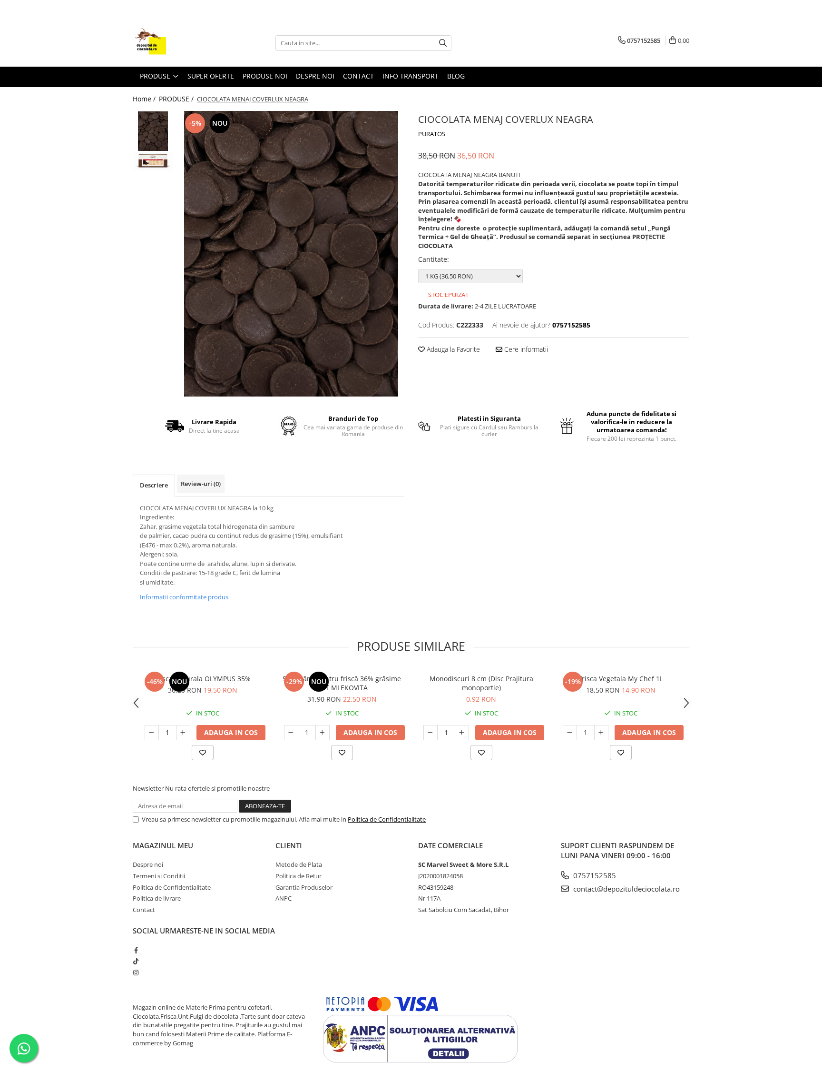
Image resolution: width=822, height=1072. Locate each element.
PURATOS (431, 133)
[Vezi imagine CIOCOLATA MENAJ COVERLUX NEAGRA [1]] (153, 161)
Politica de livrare (157, 898)
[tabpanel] (291, 254)
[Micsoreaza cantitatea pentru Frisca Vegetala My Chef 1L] (570, 732)
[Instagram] (136, 972)
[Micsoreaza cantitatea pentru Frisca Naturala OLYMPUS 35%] (152, 732)
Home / (145, 98)
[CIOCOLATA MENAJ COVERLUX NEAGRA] (291, 254)
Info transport (410, 75)
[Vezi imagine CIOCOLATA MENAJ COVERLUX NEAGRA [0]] (153, 131)
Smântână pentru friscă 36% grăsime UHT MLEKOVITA (342, 683)
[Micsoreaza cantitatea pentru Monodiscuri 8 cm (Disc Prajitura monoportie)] (430, 732)
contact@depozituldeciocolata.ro (625, 888)
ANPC (283, 898)
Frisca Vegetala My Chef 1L (620, 678)
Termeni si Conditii (159, 876)
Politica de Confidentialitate (387, 819)
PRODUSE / (177, 98)
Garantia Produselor (304, 887)
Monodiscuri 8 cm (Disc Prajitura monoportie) (481, 683)
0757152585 (593, 875)
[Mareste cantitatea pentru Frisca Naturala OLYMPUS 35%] (183, 732)
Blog (456, 75)
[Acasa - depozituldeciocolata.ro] (180, 43)
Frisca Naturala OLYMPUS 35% (202, 678)
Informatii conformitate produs (184, 597)
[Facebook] (136, 950)
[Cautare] (442, 43)
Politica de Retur (298, 876)
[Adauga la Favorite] (203, 752)
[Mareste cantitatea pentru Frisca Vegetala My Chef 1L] (601, 732)
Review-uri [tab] (201, 483)
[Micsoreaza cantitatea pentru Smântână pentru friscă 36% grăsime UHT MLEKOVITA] (291, 732)
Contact (358, 75)
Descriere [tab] (154, 485)
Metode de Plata (298, 864)
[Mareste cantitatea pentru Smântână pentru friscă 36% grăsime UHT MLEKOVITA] (322, 732)
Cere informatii (525, 349)
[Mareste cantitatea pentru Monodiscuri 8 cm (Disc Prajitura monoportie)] (462, 732)
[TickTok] (136, 961)
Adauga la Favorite (452, 349)
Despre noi (148, 864)
